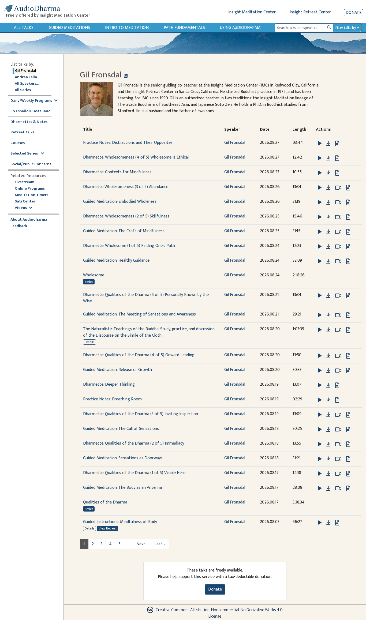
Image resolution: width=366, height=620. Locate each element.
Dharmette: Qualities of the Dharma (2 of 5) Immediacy (133, 443)
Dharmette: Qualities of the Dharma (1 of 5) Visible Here (134, 472)
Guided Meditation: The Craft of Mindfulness (124, 231)
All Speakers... (27, 84)
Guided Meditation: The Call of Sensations (121, 428)
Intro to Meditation (127, 27)
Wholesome (93, 275)
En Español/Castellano (30, 111)
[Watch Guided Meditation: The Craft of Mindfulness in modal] (338, 232)
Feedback (18, 226)
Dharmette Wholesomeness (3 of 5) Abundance (125, 186)
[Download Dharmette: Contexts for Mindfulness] (328, 173)
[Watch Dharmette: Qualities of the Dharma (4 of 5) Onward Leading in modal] (338, 356)
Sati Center (25, 201)
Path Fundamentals (184, 27)
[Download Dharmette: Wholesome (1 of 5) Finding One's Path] (328, 247)
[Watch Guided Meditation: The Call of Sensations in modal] (338, 429)
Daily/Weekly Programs (31, 101)
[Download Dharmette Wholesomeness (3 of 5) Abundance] (328, 188)
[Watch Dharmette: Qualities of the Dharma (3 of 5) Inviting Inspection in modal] (338, 415)
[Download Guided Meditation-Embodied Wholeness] (328, 202)
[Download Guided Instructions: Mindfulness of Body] (328, 523)
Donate (353, 12)
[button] (320, 143)
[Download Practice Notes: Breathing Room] (328, 400)
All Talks (23, 27)
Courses (17, 143)
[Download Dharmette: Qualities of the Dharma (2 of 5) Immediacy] (328, 444)
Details (89, 342)
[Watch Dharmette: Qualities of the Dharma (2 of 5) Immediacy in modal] (338, 444)
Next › (142, 544)
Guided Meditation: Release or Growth (117, 369)
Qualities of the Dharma (105, 502)
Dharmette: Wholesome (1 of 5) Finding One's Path (129, 245)
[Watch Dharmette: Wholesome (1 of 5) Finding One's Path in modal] (338, 246)
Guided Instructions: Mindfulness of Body (120, 521)
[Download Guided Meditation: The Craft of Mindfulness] (328, 232)
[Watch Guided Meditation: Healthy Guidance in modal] (338, 261)
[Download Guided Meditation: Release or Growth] (328, 371)
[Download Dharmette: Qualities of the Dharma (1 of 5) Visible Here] (328, 474)
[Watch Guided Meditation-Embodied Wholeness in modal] (338, 202)
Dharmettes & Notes (28, 122)
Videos (21, 208)
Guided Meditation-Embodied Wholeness (119, 201)
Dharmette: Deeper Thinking (109, 384)
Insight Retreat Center (310, 12)
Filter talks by (345, 28)
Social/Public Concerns (30, 164)
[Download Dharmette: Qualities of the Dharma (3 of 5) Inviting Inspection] (328, 415)
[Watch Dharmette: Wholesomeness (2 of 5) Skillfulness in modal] (338, 217)
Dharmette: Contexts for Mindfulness (117, 172)
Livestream (24, 182)
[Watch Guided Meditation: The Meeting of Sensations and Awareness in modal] (338, 315)
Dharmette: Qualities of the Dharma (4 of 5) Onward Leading (139, 355)
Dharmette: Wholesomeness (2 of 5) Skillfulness (126, 216)
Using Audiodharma (240, 27)
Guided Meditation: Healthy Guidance (116, 260)
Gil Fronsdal (25, 71)
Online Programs (30, 189)
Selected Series (24, 154)
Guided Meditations (69, 27)
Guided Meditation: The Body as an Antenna (122, 487)
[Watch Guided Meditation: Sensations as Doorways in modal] (338, 459)
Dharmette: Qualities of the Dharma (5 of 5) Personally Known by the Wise (146, 298)
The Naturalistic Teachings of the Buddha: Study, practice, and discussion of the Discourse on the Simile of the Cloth (149, 332)
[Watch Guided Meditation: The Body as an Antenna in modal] (338, 488)
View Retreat (108, 528)
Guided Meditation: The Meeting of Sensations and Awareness (139, 314)
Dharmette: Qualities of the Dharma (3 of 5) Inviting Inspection (140, 414)
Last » (160, 544)
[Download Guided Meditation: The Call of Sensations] (328, 430)
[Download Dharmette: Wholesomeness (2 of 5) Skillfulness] (328, 217)
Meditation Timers (31, 195)
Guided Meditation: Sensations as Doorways (123, 458)
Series (89, 281)
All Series (23, 90)
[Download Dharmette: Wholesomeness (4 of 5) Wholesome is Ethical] (328, 158)
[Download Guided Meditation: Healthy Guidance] (328, 261)
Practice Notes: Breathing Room (112, 399)
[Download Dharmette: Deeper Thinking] (328, 385)
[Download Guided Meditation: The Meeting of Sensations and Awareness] (328, 315)
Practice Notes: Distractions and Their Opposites (128, 142)
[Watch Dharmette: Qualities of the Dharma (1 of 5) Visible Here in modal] (338, 473)
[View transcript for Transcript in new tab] (337, 143)
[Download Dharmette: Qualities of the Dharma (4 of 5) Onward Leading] (328, 356)
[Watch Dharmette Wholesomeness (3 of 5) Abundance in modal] (338, 187)
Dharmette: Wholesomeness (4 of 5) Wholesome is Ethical (136, 157)
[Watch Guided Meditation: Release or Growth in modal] (338, 370)
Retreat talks (22, 132)
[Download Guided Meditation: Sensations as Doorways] (328, 459)
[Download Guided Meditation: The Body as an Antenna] (328, 488)
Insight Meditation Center (252, 12)
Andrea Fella (26, 77)
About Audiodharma (28, 220)
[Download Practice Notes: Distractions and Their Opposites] (328, 144)
